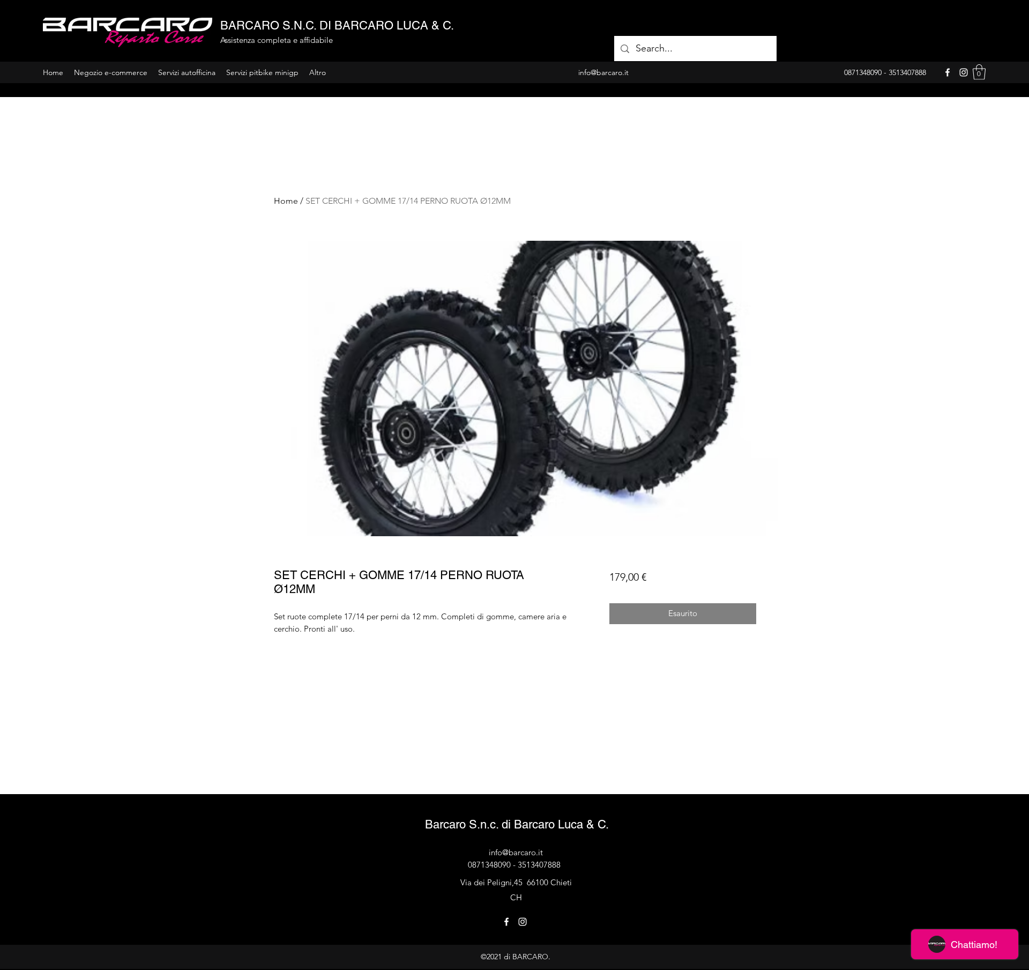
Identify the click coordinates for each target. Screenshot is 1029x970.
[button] (979, 72)
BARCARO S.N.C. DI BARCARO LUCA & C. (337, 25)
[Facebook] (947, 72)
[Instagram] (963, 72)
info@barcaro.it (516, 852)
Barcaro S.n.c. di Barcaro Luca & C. (517, 824)
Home (286, 201)
